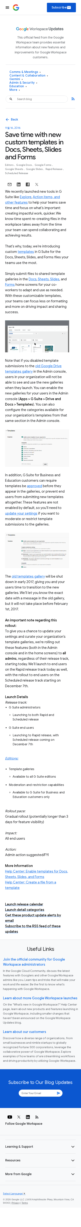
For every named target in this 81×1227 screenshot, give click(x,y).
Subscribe (61, 7)
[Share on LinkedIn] (18, 184)
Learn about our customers (24, 1032)
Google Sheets (14, 169)
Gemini (16, 79)
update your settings (21, 513)
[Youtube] (9, 1117)
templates (26, 252)
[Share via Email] (9, 184)
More (14, 90)
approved (34, 486)
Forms (10, 285)
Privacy (16, 1203)
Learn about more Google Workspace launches (40, 998)
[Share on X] (36, 184)
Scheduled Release (16, 173)
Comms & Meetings (25, 72)
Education (18, 86)
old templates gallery (28, 576)
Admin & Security (23, 83)
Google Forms (43, 165)
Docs (33, 279)
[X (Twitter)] (18, 1117)
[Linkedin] (27, 1117)
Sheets (43, 279)
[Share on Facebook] (27, 184)
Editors (9, 165)
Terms (24, 1203)
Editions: (11, 758)
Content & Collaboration (28, 75)
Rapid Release (54, 169)
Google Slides (34, 169)
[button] (40, 1146)
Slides (54, 279)
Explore (25, 197)
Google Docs (24, 165)
